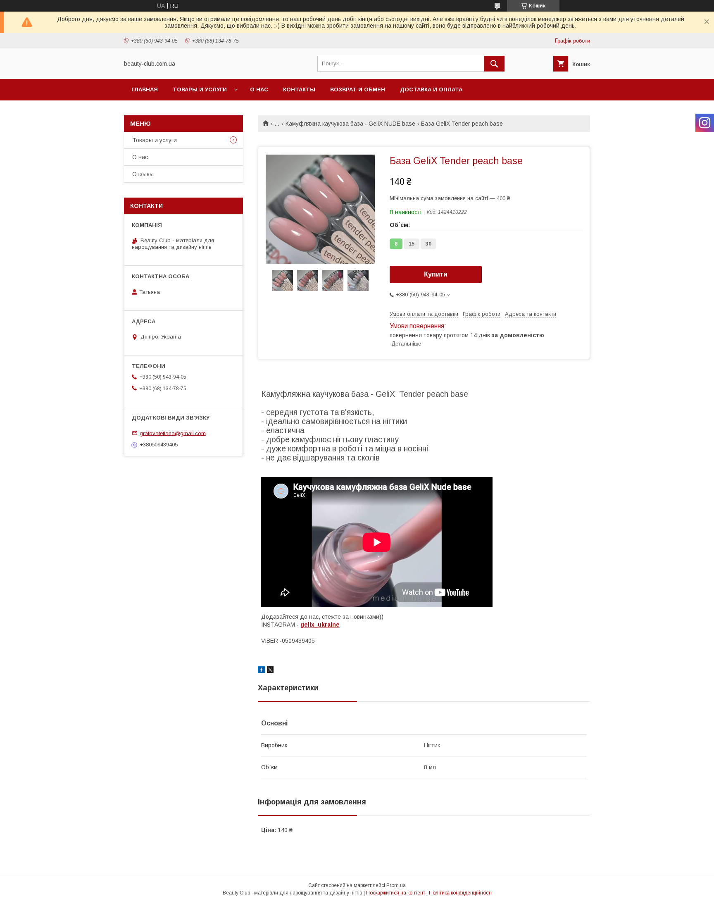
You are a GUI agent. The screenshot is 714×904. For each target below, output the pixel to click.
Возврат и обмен (357, 89)
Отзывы (143, 174)
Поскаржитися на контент (395, 893)
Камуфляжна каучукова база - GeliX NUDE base (350, 123)
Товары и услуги (200, 89)
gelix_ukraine (320, 624)
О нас (259, 89)
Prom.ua (396, 885)
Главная (144, 89)
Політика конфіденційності (460, 893)
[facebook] (261, 671)
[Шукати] (494, 64)
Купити (435, 274)
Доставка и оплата (431, 89)
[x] (270, 671)
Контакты (299, 89)
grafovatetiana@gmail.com (173, 433)
